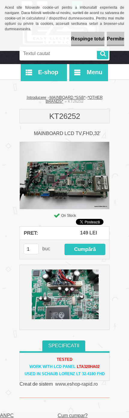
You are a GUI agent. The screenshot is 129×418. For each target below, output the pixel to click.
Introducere (36, 97)
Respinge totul (87, 38)
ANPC (7, 415)
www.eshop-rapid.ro (76, 384)
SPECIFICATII (63, 345)
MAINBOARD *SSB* (68, 97)
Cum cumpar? (73, 415)
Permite (115, 38)
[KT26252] (64, 144)
